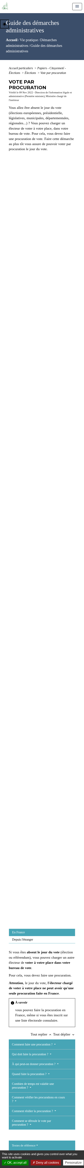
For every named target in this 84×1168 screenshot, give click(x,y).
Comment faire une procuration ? (32, 1044)
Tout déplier (64, 1034)
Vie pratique (29, 40)
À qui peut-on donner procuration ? (34, 1064)
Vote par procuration (53, 72)
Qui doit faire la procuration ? (30, 1054)
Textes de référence (24, 1145)
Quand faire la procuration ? (29, 1074)
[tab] (42, 932)
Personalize (73, 1162)
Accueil (11, 40)
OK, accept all (16, 1162)
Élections (31, 72)
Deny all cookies (47, 1162)
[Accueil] (5, 6)
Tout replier (41, 1034)
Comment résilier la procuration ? (33, 1111)
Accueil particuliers (21, 68)
